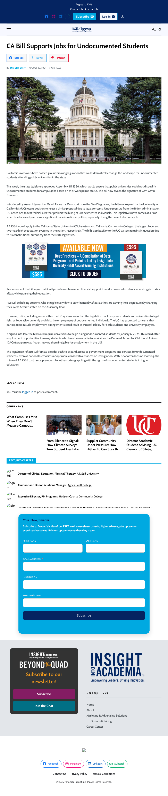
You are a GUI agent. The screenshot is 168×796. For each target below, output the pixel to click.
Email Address (32, 559)
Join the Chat (44, 706)
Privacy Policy (78, 774)
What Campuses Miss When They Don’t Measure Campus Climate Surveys (22, 423)
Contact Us (59, 774)
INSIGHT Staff (18, 68)
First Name (29, 541)
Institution (30, 577)
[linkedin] (60, 16)
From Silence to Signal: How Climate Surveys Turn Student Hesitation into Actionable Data (64, 447)
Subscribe (82, 16)
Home (90, 704)
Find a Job (76, 9)
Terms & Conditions (103, 774)
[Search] (160, 29)
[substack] (67, 16)
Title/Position (32, 595)
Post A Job (91, 9)
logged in (27, 392)
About (90, 710)
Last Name (92, 541)
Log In (106, 16)
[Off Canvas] (9, 29)
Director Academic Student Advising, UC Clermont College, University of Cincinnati (143, 447)
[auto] (154, 29)
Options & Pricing (101, 721)
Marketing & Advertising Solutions (106, 715)
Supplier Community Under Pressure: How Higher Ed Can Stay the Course (103, 447)
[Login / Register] (122, 16)
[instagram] (53, 16)
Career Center (94, 726)
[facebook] (46, 16)
